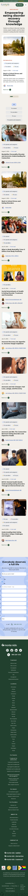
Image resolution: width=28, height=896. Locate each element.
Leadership (14, 822)
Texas (13, 739)
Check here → (21, 1)
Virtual (13, 750)
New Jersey (13, 721)
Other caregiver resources (13, 784)
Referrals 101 (13, 805)
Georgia (13, 698)
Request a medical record (13, 796)
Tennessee (13, 736)
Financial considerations (13, 672)
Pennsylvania (13, 730)
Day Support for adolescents (13, 766)
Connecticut (13, 693)
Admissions (13, 670)
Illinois (13, 702)
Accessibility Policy (9, 883)
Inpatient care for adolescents (13, 771)
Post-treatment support (13, 791)
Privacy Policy (14, 885)
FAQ (13, 674)
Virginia (13, 746)
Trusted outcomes (14, 819)
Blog (14, 831)
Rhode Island (13, 732)
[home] (5, 5)
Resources (13, 798)
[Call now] (20, 4)
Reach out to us (14, 843)
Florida (13, 696)
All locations (13, 687)
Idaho (13, 700)
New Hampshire (13, 718)
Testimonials (14, 826)
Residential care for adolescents (13, 769)
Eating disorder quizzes (13, 679)
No (4, 583)
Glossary (14, 833)
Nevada (13, 716)
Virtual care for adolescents (13, 764)
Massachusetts (13, 709)
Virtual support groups (13, 782)
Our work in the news (13, 828)
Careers (14, 835)
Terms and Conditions (10, 891)
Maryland (13, 707)
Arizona (13, 689)
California (13, 691)
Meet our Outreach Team (13, 809)
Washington (13, 748)
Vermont (13, 743)
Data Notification (5, 885)
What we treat (13, 663)
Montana (13, 714)
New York (13, 723)
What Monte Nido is (14, 817)
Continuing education (13, 807)
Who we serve (13, 665)
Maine (13, 705)
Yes (5, 579)
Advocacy (14, 824)
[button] (25, 5)
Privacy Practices (9, 888)
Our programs (13, 667)
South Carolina (13, 734)
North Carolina (13, 725)
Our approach (13, 677)
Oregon (13, 727)
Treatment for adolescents (13, 762)
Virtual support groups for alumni (13, 794)
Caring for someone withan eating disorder (13, 779)
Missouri (13, 711)
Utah (13, 741)
